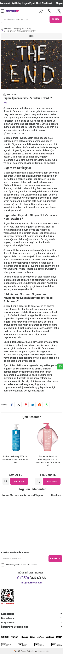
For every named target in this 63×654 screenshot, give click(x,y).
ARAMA (55, 19)
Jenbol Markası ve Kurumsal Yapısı (22, 495)
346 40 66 (31, 578)
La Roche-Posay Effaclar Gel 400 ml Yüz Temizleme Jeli (15, 459)
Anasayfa (7, 29)
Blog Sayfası (19, 29)
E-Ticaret (22, 651)
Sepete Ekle (19, 481)
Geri (32, 36)
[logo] (12, 11)
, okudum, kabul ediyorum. (22, 565)
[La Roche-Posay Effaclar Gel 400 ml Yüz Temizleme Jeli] (5, 481)
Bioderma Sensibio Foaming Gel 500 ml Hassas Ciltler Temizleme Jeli (48, 461)
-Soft (16, 651)
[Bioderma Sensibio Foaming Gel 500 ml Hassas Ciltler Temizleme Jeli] (38, 481)
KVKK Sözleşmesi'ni (13, 565)
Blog (29, 29)
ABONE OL (55, 558)
